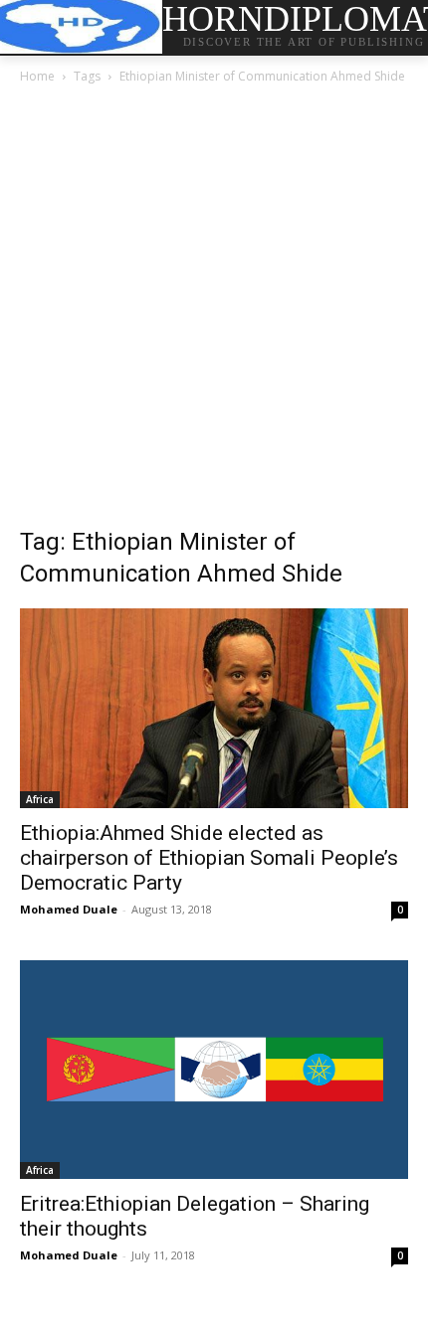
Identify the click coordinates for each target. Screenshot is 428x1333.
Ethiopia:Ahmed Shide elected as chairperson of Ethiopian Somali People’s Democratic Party (209, 858)
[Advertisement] (214, 311)
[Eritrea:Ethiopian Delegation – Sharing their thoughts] (214, 1069)
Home (37, 76)
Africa (40, 799)
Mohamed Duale (68, 909)
